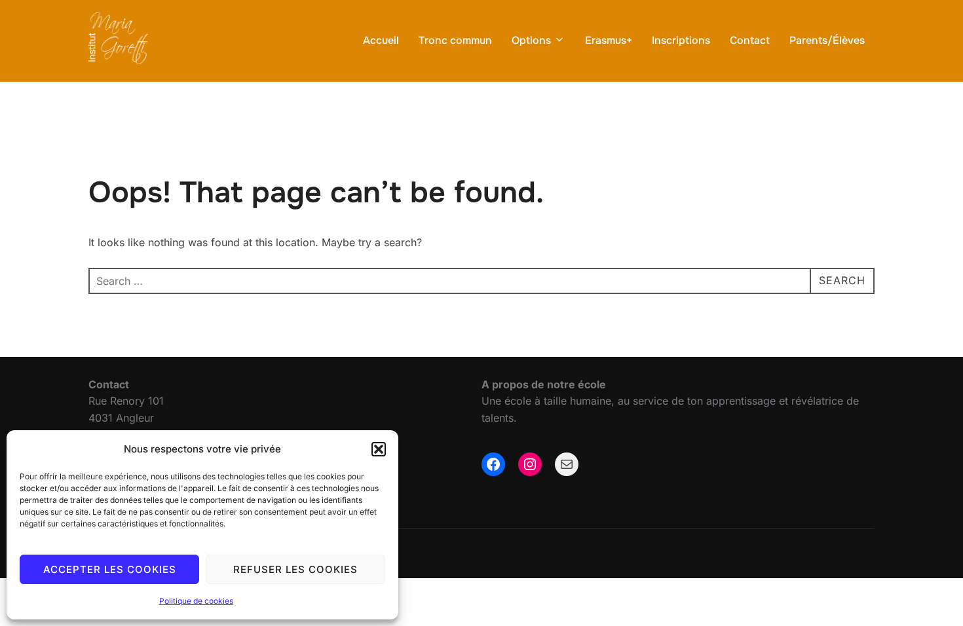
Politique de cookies (196, 601)
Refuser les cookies (295, 569)
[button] (378, 449)
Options (531, 40)
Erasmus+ (608, 40)
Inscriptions (681, 40)
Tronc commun (455, 40)
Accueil (381, 40)
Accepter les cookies (109, 569)
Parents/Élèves (827, 40)
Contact (750, 40)
